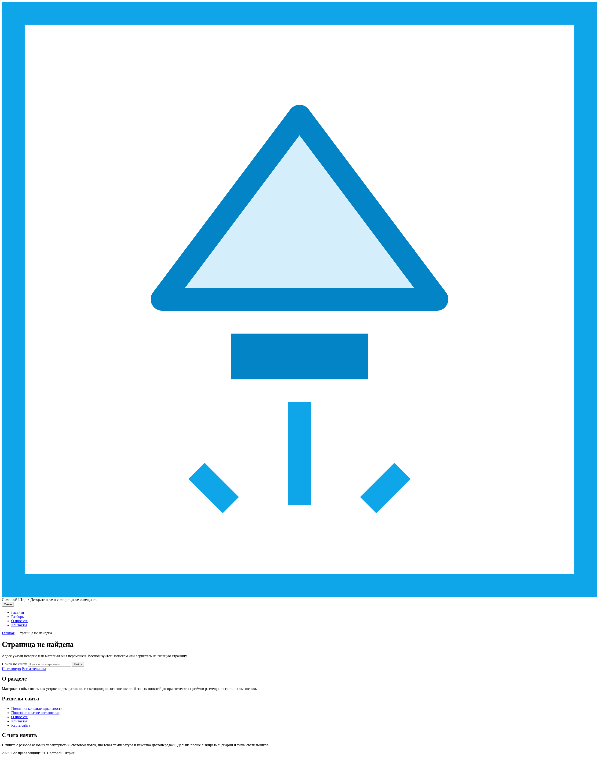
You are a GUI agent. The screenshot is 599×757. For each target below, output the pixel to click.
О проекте (19, 621)
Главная (17, 612)
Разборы (18, 617)
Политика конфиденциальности (36, 708)
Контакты (19, 625)
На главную (11, 669)
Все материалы (34, 669)
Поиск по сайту (14, 664)
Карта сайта (20, 725)
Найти (78, 664)
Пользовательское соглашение (35, 713)
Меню (8, 604)
